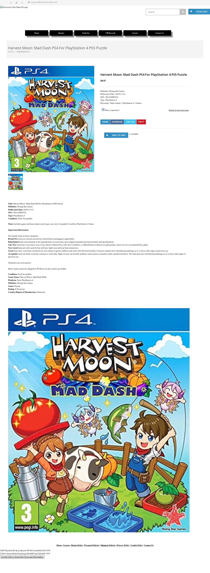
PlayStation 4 (23, 51)
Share (105, 122)
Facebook (117, 122)
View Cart (202, 11)
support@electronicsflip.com (44, 2)
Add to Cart (119, 135)
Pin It (141, 122)
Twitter (130, 122)
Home (11, 51)
